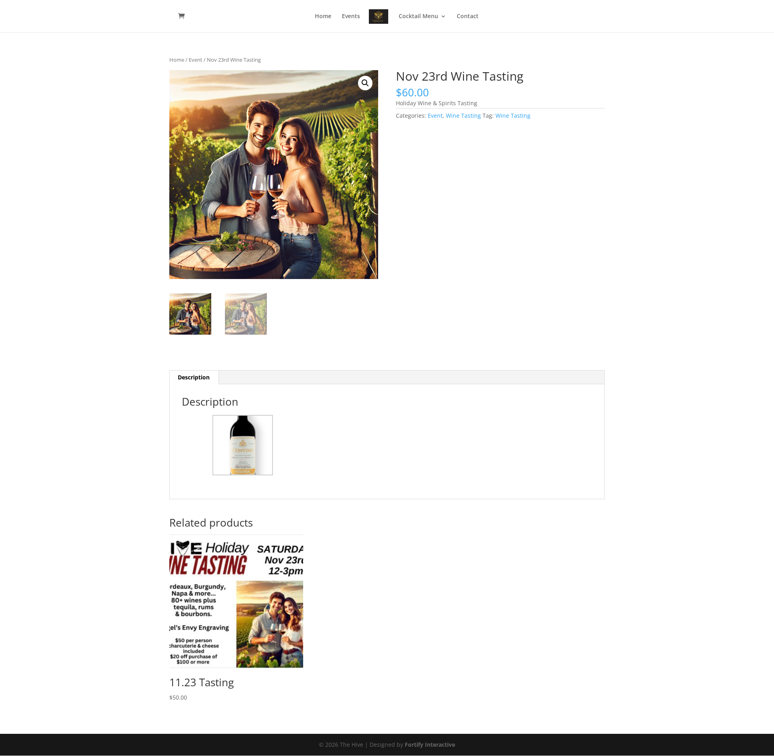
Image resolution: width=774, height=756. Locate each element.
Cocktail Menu (418, 16)
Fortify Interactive (430, 744)
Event (195, 59)
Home (323, 16)
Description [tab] (194, 377)
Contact (468, 16)
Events (351, 16)
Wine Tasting (463, 115)
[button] (365, 83)
